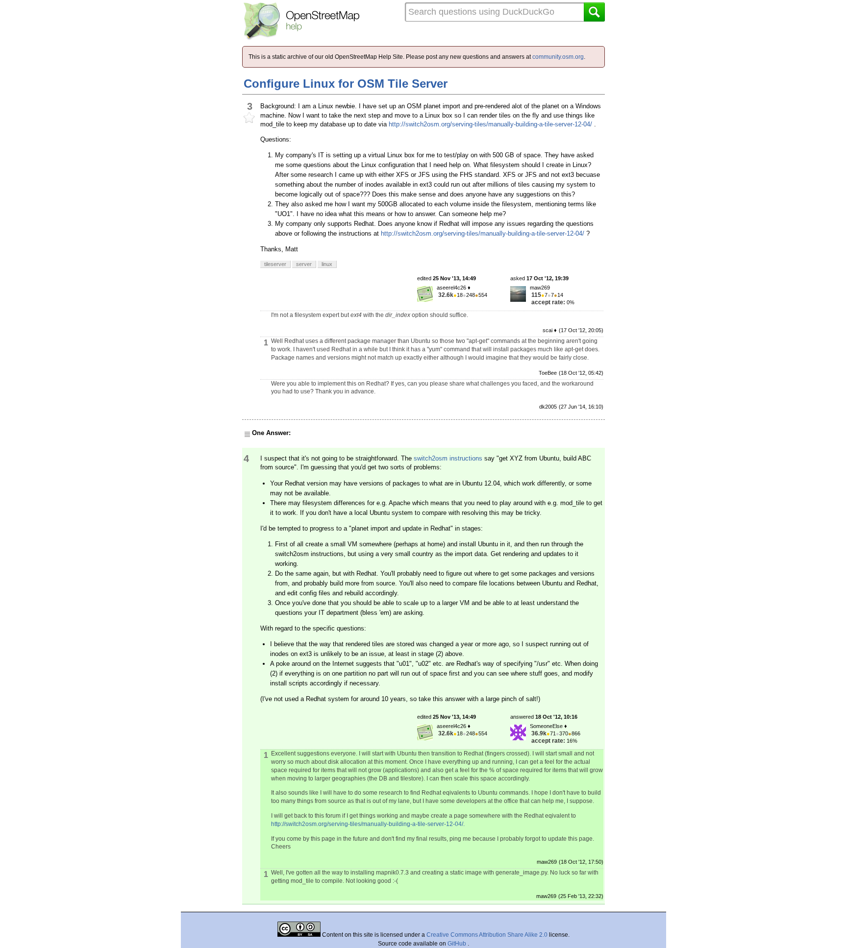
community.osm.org (558, 56)
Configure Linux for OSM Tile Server (346, 83)
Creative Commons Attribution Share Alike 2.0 (487, 934)
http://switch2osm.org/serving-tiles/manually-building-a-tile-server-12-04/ (490, 124)
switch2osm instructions (448, 458)
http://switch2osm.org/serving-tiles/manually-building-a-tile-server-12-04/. (368, 824)
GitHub (458, 943)
